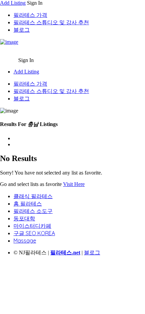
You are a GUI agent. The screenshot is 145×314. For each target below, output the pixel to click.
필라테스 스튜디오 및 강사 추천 (51, 22)
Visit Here (74, 184)
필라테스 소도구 (33, 211)
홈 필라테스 (27, 203)
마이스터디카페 (32, 225)
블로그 (21, 29)
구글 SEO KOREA (34, 233)
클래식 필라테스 (33, 196)
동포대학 (24, 218)
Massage (24, 240)
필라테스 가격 (30, 14)
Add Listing (13, 3)
